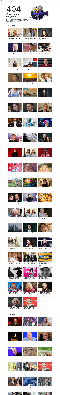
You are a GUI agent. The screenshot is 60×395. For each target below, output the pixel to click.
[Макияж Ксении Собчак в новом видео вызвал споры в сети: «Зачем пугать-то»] (30, 304)
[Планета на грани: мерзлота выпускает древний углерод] (30, 140)
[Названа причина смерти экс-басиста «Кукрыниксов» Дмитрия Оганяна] (45, 274)
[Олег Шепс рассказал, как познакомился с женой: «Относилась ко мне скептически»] (45, 364)
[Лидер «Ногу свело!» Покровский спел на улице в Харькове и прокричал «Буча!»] (15, 125)
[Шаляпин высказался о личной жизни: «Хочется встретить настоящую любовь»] (45, 230)
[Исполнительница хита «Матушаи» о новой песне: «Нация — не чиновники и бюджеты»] (15, 170)
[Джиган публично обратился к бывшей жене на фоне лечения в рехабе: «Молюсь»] (45, 289)
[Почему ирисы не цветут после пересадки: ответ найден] (45, 349)
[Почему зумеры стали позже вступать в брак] (15, 244)
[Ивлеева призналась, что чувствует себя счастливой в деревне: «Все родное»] (45, 170)
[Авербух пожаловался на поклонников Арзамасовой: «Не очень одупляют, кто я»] (15, 200)
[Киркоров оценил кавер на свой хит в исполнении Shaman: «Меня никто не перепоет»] (45, 244)
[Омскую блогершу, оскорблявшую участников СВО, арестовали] (30, 65)
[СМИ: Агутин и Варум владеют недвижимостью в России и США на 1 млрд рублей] (45, 80)
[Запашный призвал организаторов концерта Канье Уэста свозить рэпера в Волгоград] (45, 379)
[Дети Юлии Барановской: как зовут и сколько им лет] (30, 50)
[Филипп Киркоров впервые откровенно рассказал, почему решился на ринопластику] (15, 304)
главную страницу (16, 21)
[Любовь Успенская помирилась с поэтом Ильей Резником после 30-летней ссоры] (45, 319)
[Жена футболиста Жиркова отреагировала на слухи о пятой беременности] (15, 259)
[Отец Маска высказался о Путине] (30, 334)
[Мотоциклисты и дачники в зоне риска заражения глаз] (15, 185)
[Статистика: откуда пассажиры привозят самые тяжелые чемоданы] (45, 259)
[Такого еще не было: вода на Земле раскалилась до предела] (30, 80)
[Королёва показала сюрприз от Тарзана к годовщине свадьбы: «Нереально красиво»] (45, 140)
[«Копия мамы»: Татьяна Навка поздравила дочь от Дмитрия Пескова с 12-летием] (45, 95)
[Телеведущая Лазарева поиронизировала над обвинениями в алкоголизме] (30, 364)
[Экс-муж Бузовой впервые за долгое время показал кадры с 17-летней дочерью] (45, 110)
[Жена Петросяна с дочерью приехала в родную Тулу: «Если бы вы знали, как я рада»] (15, 65)
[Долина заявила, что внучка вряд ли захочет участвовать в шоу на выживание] (15, 379)
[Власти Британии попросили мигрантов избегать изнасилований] (30, 95)
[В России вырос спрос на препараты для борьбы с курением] (15, 95)
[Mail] (1, 1)
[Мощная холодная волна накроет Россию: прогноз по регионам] (30, 185)
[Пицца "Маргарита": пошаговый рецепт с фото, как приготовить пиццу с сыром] (45, 200)
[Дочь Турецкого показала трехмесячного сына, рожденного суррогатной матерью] (45, 185)
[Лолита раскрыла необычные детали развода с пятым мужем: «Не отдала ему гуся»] (15, 155)
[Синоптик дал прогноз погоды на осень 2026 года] (30, 35)
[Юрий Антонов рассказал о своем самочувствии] (45, 125)
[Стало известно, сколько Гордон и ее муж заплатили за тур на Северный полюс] (30, 170)
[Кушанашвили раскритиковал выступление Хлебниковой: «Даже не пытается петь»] (30, 244)
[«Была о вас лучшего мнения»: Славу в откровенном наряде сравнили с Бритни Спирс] (30, 274)
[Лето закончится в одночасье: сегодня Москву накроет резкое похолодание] (15, 230)
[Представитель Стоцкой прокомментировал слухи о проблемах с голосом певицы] (15, 289)
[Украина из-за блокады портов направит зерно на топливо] (15, 349)
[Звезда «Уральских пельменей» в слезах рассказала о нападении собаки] (15, 110)
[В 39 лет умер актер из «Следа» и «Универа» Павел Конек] (30, 110)
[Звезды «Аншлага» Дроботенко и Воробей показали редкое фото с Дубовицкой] (30, 349)
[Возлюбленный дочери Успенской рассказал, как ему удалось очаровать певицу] (30, 215)
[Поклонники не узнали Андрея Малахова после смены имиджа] (30, 230)
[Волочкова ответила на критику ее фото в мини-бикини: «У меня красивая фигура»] (45, 65)
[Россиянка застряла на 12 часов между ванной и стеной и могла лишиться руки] (30, 125)
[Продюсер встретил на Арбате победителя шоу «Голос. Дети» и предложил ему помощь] (45, 155)
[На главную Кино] (3, 1)
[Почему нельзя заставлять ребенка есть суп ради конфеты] (45, 50)
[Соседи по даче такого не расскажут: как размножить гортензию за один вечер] (45, 334)
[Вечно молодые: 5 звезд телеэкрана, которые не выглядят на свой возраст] (15, 50)
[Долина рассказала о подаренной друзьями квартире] (30, 319)
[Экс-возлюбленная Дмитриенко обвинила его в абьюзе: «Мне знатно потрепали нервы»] (15, 140)
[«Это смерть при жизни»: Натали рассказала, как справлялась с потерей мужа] (15, 319)
